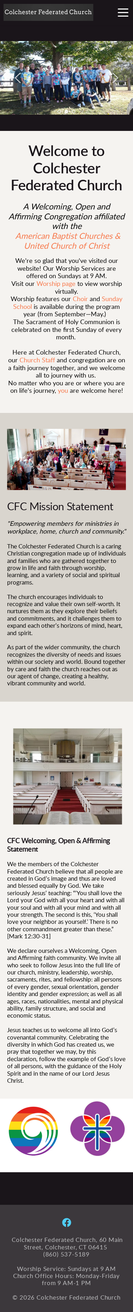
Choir (80, 299)
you (63, 391)
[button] (123, 12)
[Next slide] (114, 78)
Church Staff (37, 360)
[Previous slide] (18, 78)
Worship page (57, 284)
